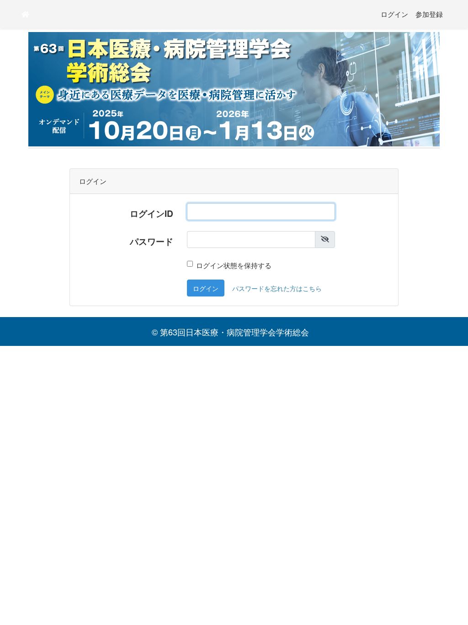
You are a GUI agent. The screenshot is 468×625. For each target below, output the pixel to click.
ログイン (394, 14)
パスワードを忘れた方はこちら (277, 288)
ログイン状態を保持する (233, 265)
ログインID (151, 213)
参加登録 (429, 14)
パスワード (151, 241)
